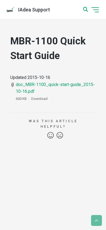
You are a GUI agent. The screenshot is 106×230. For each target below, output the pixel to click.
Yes (50, 135)
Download (39, 99)
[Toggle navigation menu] (95, 9)
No (60, 135)
